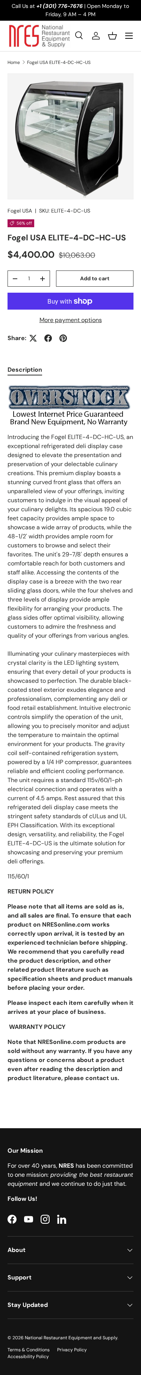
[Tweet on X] (33, 338)
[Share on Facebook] (48, 338)
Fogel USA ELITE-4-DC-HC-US (59, 62)
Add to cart (94, 278)
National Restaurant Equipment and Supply (71, 1338)
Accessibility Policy (28, 1357)
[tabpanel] (70, 741)
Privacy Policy (72, 1350)
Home (14, 62)
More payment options (70, 320)
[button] (112, 35)
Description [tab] (25, 370)
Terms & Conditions (29, 1350)
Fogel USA (20, 210)
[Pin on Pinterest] (63, 338)
